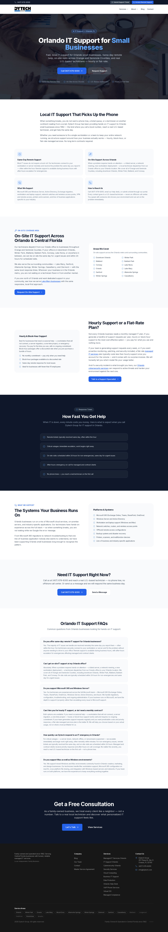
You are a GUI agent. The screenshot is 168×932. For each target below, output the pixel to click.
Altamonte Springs (74, 912)
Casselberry (121, 912)
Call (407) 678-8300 (70, 71)
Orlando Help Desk (111, 884)
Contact (150, 9)
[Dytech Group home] (23, 9)
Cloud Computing (110, 873)
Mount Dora (60, 912)
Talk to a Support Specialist (103, 379)
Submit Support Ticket (121, 2)
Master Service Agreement (84, 869)
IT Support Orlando (111, 862)
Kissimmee (30, 916)
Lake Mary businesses (51, 281)
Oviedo (39, 912)
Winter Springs (89, 912)
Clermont (101, 912)
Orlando (18, 912)
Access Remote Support (143, 2)
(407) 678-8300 (23, 2)
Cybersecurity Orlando (112, 866)
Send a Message (99, 592)
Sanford (111, 912)
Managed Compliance (112, 895)
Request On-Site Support (28, 292)
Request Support (99, 71)
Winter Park (29, 912)
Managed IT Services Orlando (115, 858)
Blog (142, 9)
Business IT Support (111, 877)
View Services (95, 827)
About (133, 9)
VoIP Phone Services (111, 887)
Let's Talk (71, 827)
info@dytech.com (145, 870)
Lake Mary (49, 912)
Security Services (110, 869)
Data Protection (109, 880)
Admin (151, 921)
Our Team (78, 862)
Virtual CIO (107, 891)
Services (122, 9)
